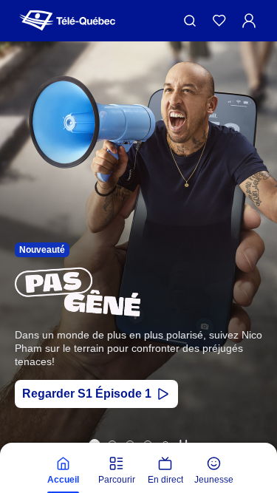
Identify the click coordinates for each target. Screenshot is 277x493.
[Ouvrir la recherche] (190, 20)
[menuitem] (63, 471)
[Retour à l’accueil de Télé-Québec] (67, 20)
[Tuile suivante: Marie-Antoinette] (255, 282)
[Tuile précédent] (22, 282)
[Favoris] (219, 20)
